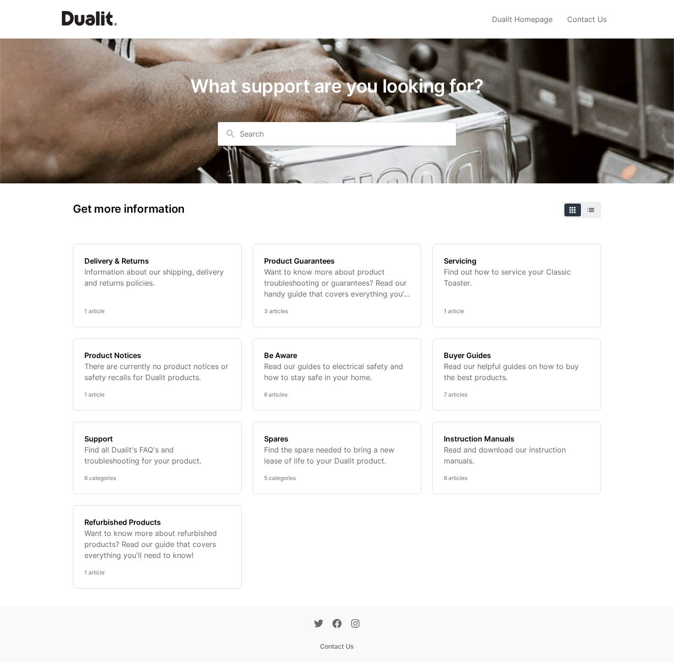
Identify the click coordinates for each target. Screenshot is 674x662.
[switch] (582, 210)
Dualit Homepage (522, 19)
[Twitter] (318, 624)
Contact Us (587, 19)
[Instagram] (355, 624)
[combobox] (337, 134)
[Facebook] (337, 624)
